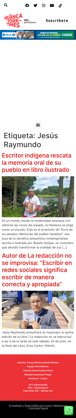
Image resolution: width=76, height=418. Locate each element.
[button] (38, 125)
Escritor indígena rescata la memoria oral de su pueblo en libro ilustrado (36, 162)
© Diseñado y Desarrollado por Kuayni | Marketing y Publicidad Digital (38, 407)
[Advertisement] (38, 81)
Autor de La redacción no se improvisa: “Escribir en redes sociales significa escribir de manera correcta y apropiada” (37, 270)
